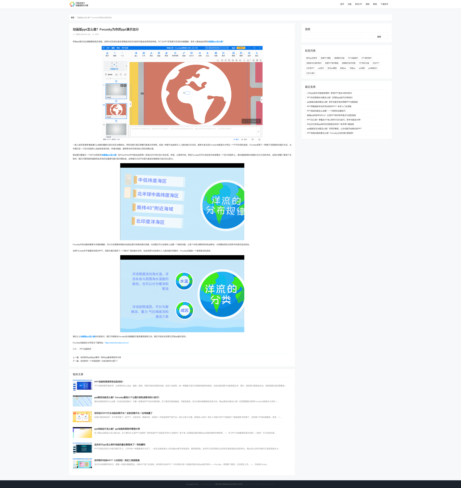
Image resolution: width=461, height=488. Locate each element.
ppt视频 (362, 68)
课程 (368, 4)
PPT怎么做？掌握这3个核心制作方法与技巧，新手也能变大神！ (334, 120)
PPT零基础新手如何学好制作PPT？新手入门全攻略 (329, 106)
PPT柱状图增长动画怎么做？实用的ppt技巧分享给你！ (330, 98)
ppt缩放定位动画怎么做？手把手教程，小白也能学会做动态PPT (334, 129)
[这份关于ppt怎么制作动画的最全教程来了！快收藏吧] (82, 448)
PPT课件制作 (367, 58)
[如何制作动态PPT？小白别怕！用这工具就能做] (82, 464)
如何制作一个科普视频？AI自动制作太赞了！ (99, 361)
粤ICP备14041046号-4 (266, 484)
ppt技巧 (321, 68)
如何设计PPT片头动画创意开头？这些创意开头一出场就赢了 (123, 413)
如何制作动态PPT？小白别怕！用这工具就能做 (117, 460)
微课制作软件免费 (348, 63)
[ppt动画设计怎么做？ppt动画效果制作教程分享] (82, 432)
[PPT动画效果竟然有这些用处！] (82, 385)
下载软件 (384, 4)
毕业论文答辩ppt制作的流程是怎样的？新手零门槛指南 (330, 124)
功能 (350, 4)
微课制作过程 (339, 58)
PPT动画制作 (85, 349)
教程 (375, 4)
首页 (342, 4)
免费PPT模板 (326, 58)
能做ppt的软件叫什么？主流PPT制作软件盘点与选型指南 (331, 115)
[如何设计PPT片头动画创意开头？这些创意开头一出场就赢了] (82, 416)
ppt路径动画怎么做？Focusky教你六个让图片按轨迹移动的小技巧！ (127, 397)
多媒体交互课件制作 (313, 63)
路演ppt (343, 68)
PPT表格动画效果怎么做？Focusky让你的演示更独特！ (331, 133)
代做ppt (352, 68)
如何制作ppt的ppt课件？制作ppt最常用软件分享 (100, 357)
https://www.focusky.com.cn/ (117, 343)
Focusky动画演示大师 (206, 484)
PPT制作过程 (364, 63)
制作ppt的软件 (311, 58)
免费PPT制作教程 (331, 63)
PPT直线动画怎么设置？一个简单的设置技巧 (326, 111)
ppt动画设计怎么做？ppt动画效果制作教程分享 (117, 429)
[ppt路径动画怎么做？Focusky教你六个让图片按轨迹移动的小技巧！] (82, 401)
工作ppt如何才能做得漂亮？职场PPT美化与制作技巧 (329, 93)
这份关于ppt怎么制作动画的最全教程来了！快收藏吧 (119, 444)
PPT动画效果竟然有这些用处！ (109, 382)
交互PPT (376, 63)
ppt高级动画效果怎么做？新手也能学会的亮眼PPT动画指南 (332, 102)
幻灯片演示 (310, 73)
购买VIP (358, 4)
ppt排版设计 (372, 68)
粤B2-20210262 (250, 484)
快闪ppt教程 (332, 68)
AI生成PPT (310, 68)
